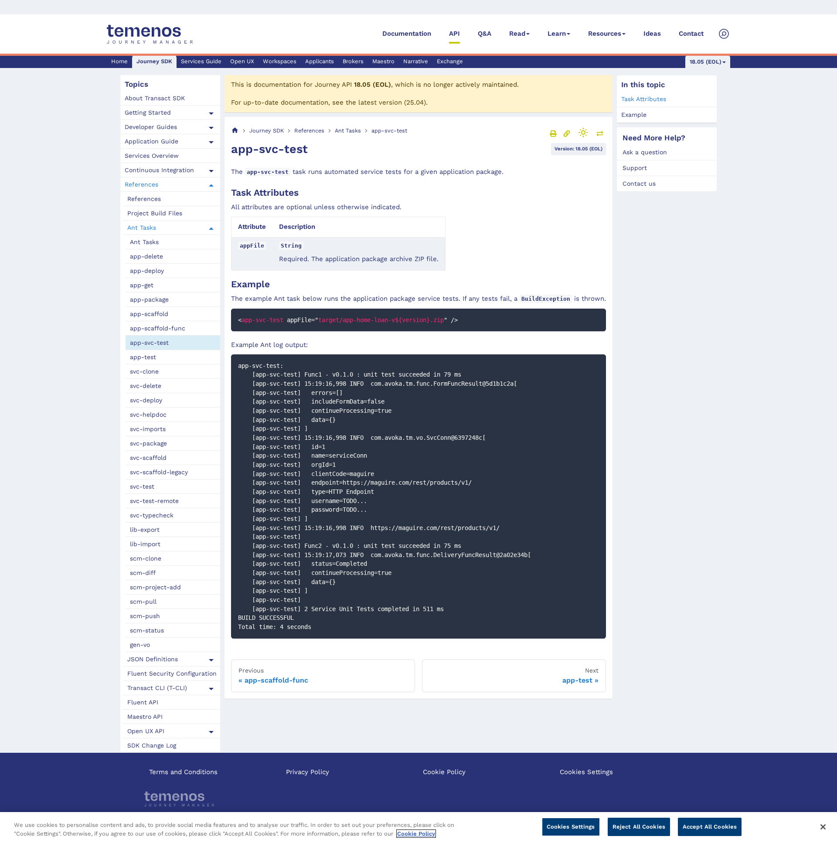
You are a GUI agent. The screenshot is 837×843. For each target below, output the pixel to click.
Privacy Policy (307, 772)
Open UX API (145, 730)
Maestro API (145, 716)
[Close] (823, 826)
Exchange (450, 61)
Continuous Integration (159, 170)
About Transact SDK (155, 98)
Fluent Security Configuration (172, 673)
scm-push (145, 615)
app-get (141, 285)
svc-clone (144, 371)
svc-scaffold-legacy (159, 472)
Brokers (353, 61)
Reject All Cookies (638, 826)
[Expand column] (600, 133)
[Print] (553, 133)
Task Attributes (643, 98)
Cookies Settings (586, 772)
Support (635, 167)
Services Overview (152, 155)
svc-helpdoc (148, 414)
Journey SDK (154, 61)
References (141, 184)
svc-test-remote (154, 500)
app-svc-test (149, 342)
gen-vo (140, 644)
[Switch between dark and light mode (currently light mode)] (583, 132)
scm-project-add (155, 587)
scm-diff (143, 572)
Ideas (652, 33)
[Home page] (235, 130)
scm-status (147, 630)
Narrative (415, 61)
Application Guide (151, 141)
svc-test (142, 486)
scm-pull (143, 601)
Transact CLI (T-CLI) (157, 687)
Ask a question (645, 152)
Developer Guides (151, 126)
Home (119, 61)
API (454, 33)
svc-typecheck (152, 515)
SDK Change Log (151, 745)
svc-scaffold (148, 457)
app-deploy (147, 270)
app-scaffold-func (157, 328)
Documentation (406, 33)
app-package (149, 299)
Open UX (242, 61)
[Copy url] (567, 133)
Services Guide (201, 61)
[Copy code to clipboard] (595, 319)
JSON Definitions (152, 659)
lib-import (145, 543)
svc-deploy (146, 400)
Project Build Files (154, 213)
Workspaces (279, 61)
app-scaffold (149, 313)
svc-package (148, 443)
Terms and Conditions (183, 772)
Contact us (639, 183)
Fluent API (142, 702)
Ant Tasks (141, 227)
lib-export (145, 529)
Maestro (383, 61)
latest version (380, 102)
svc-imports (148, 428)
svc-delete (145, 385)
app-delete (146, 256)
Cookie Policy (444, 772)
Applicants (319, 61)
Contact (691, 33)
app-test (143, 357)
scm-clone (145, 558)
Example (633, 114)
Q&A (484, 33)
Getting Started (148, 112)
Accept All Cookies (710, 826)
